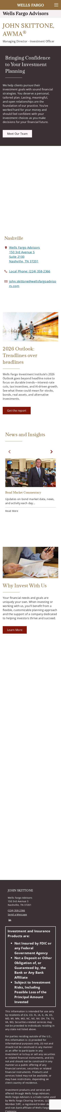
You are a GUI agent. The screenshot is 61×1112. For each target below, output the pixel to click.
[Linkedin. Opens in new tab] (10, 920)
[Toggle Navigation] (56, 4)
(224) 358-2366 (16, 910)
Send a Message (17, 914)
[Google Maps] (30, 192)
